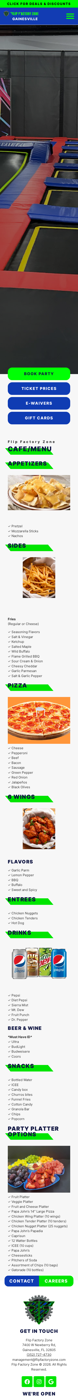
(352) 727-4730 (39, 1355)
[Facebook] (27, 1381)
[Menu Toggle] (70, 16)
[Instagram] (39, 1381)
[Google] (51, 1381)
